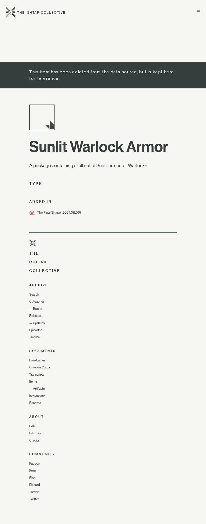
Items (33, 381)
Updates (39, 323)
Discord (34, 485)
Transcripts (37, 374)
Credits (34, 440)
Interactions (37, 396)
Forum (33, 470)
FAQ (32, 426)
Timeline (34, 337)
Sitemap (35, 433)
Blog (32, 478)
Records (35, 403)
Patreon (34, 463)
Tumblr (34, 492)
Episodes (35, 330)
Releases (35, 316)
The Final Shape (49, 212)
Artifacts (39, 388)
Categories (37, 301)
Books (37, 309)
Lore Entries (37, 360)
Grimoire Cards (39, 367)
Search (34, 294)
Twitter (34, 499)
